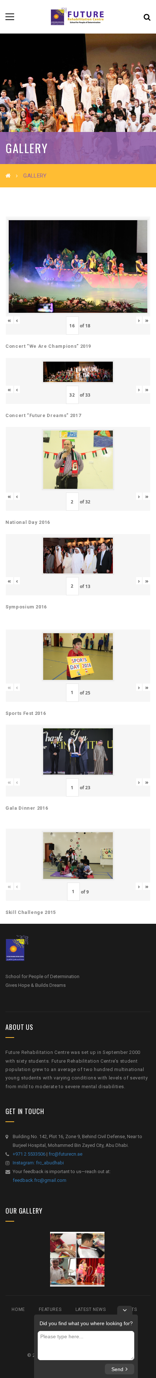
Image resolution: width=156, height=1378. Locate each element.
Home (18, 1309)
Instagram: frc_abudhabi (38, 1162)
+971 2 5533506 (29, 1154)
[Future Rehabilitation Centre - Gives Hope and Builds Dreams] (78, 16)
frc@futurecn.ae (65, 1154)
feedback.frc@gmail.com (39, 1180)
